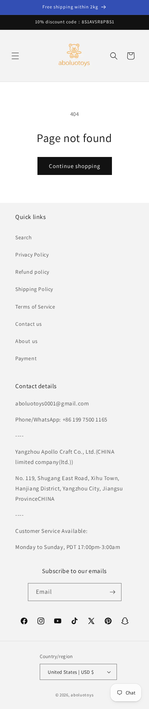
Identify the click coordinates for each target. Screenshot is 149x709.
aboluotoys (82, 695)
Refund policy (32, 271)
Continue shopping (74, 166)
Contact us (28, 323)
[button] (15, 55)
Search (23, 237)
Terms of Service (35, 306)
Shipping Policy (34, 289)
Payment (26, 358)
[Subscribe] (112, 592)
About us (26, 341)
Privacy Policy (32, 254)
